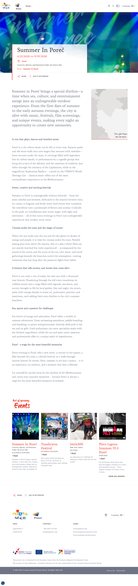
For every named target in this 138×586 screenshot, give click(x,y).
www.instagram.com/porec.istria (85, 532)
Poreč (24, 61)
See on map (120, 137)
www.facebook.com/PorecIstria (84, 535)
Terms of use (111, 571)
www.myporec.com (80, 529)
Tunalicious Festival (49, 446)
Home (28, 6)
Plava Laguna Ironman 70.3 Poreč (109, 448)
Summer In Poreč (24, 444)
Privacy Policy (120, 571)
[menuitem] (22, 551)
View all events (116, 476)
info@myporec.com (50, 532)
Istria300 (76, 444)
